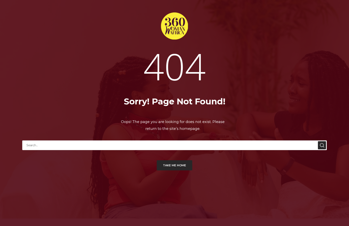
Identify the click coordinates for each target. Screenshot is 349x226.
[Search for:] (174, 145)
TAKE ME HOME (174, 165)
